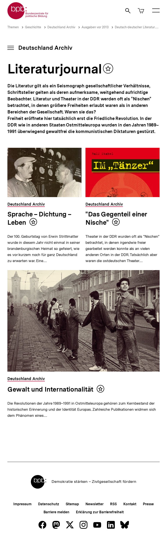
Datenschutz (48, 504)
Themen (13, 27)
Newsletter (94, 504)
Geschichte (33, 27)
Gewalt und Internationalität (50, 389)
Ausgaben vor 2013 (95, 27)
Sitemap (72, 504)
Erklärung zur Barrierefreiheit (100, 512)
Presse (148, 504)
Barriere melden (56, 512)
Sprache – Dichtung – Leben (39, 218)
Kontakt (129, 504)
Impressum (22, 504)
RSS (113, 504)
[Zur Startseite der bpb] (28, 18)
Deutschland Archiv (61, 27)
